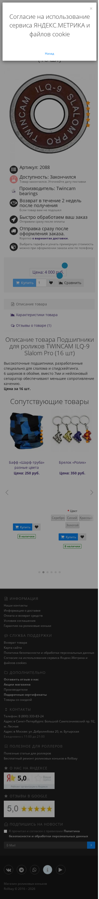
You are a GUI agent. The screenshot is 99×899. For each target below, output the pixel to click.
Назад (49, 53)
